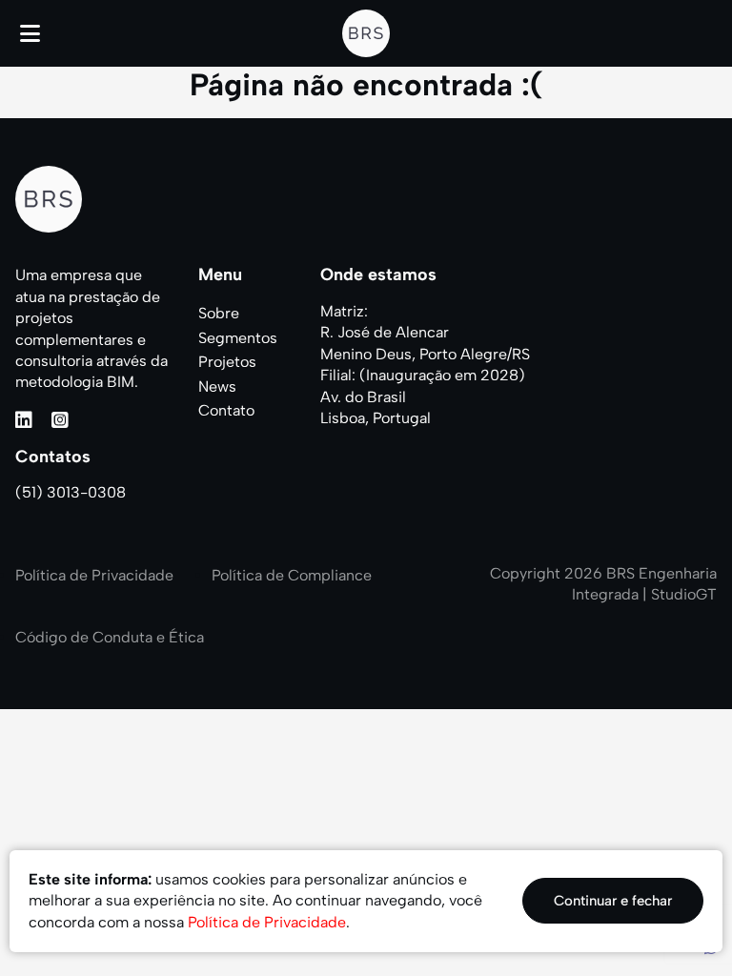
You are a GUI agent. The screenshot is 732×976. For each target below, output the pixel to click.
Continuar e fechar (613, 900)
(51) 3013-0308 (70, 492)
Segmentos (237, 338)
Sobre (218, 313)
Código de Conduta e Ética (109, 637)
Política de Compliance (292, 575)
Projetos (227, 362)
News (217, 386)
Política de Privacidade (94, 575)
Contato (226, 410)
